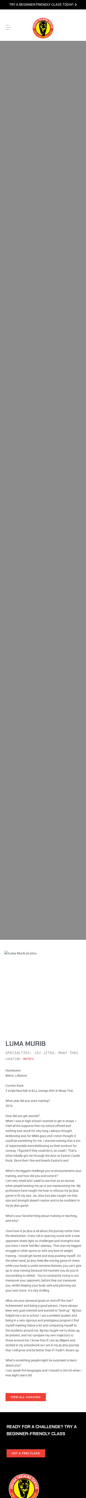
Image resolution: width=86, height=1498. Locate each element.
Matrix (28, 1059)
